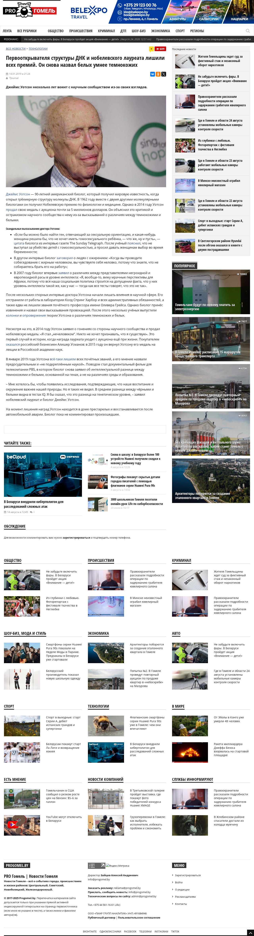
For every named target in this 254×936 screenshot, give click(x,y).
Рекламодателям (185, 896)
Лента (7, 30)
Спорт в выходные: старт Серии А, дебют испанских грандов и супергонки (220, 225)
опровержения (34, 315)
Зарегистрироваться (188, 875)
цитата (19, 243)
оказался (13, 344)
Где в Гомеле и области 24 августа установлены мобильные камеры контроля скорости (220, 124)
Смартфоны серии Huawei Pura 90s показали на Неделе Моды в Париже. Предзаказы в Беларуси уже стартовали (64, 651)
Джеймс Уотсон (18, 194)
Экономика (160, 30)
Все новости (16, 48)
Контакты (181, 904)
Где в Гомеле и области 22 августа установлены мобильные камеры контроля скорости (220, 205)
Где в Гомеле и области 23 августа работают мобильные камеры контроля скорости (220, 164)
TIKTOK (175, 931)
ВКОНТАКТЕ (90, 931)
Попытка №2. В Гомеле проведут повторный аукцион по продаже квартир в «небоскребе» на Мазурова (210, 399)
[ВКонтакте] (152, 74)
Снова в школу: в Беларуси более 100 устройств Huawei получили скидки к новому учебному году (136, 458)
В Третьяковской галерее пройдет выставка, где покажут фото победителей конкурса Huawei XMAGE (147, 798)
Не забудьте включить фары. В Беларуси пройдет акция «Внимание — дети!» (71, 39)
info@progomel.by (99, 879)
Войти (179, 882)
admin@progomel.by (143, 896)
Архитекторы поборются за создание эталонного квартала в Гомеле (202, 495)
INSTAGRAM (161, 931)
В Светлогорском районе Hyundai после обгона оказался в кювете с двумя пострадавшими (220, 245)
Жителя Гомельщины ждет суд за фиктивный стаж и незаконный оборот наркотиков (220, 60)
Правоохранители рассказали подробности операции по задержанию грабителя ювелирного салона (222, 103)
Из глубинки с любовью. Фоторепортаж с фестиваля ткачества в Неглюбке (216, 144)
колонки (12, 315)
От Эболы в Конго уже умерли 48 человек (229, 719)
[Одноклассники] (158, 74)
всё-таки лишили (63, 359)
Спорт (180, 30)
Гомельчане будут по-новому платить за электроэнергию (205, 307)
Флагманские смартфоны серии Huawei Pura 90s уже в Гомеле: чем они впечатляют (147, 723)
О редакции (182, 889)
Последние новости (184, 49)
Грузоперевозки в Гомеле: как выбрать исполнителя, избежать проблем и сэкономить (148, 822)
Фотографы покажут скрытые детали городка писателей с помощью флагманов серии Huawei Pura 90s (135, 481)
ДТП (123, 30)
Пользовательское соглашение (139, 917)
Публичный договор (101, 917)
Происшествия (80, 30)
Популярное (184, 265)
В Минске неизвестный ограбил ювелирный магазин (219, 182)
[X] (163, 74)
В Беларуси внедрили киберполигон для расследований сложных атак (34, 504)
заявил (63, 273)
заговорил (65, 258)
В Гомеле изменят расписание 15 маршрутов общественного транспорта (208, 354)
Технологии (38, 48)
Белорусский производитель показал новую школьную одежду (63, 674)
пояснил (133, 243)
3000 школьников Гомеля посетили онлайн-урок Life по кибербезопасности (137, 501)
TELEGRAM (145, 931)
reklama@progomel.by (127, 888)
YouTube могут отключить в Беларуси (64, 819)
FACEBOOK (130, 931)
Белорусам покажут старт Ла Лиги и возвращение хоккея (63, 747)
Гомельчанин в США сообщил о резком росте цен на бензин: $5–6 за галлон (63, 796)
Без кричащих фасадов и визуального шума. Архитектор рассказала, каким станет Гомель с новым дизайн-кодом (209, 446)
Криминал (106, 30)
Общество (56, 30)
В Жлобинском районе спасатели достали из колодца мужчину (229, 820)
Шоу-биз (139, 30)
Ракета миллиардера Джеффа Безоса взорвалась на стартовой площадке (231, 749)
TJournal (13, 78)
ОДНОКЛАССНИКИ (110, 931)
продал (11, 209)
